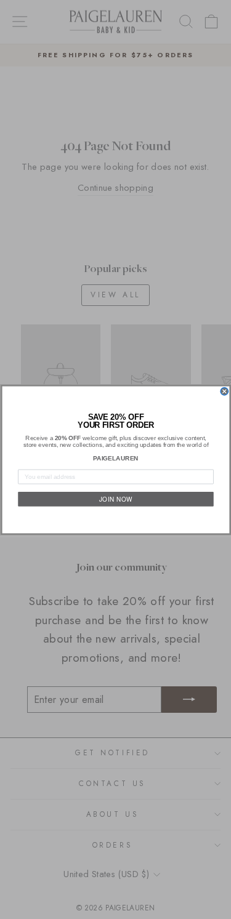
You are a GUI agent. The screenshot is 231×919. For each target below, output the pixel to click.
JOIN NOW (115, 498)
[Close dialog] (225, 391)
